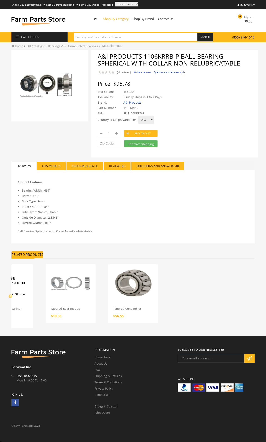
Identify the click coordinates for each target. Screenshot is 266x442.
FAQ (97, 370)
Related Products (27, 254)
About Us (101, 363)
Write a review (142, 72)
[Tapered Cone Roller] (133, 283)
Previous (10, 296)
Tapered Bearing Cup (65, 309)
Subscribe (249, 358)
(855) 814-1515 (243, 37)
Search (205, 37)
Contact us (102, 395)
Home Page (102, 357)
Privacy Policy (104, 388)
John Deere (102, 413)
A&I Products (132, 102)
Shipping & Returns (108, 376)
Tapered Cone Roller (127, 309)
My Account (247, 5)
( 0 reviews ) (124, 72)
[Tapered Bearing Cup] (70, 283)
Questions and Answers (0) (169, 72)
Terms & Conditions (108, 382)
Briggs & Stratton (106, 406)
